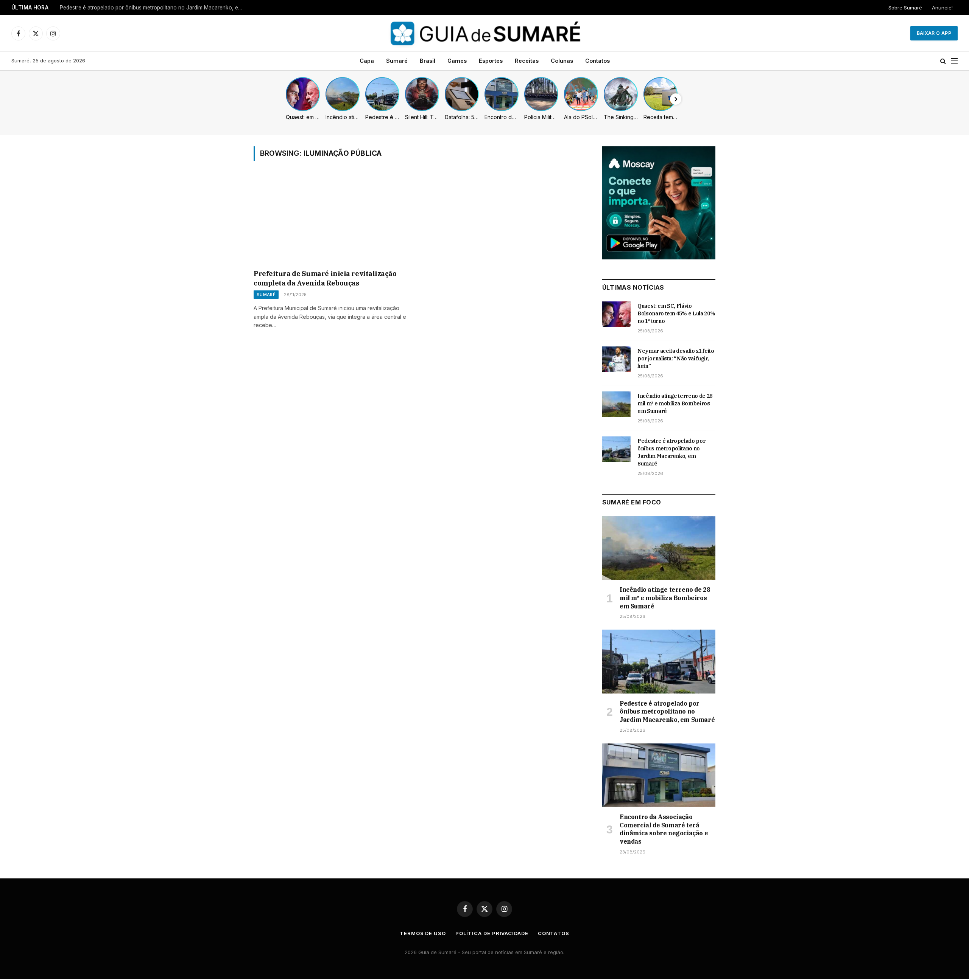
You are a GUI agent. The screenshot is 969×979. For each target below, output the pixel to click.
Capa (367, 60)
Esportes (491, 60)
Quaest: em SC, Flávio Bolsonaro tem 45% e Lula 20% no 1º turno (676, 313)
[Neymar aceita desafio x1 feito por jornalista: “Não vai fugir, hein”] (616, 359)
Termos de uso (423, 933)
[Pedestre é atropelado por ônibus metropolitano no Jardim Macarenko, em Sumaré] (616, 449)
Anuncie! (942, 8)
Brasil (427, 60)
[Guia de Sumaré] (484, 33)
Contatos (597, 60)
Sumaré (397, 60)
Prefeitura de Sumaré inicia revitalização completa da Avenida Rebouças (325, 278)
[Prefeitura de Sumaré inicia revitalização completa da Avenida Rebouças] (332, 220)
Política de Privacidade (491, 933)
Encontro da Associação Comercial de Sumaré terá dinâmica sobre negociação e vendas (664, 829)
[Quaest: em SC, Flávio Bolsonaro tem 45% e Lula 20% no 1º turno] (616, 314)
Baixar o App (934, 33)
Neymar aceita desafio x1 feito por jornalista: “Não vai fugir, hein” (675, 358)
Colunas (562, 60)
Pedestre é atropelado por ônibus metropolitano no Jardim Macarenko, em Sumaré (154, 8)
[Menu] (954, 61)
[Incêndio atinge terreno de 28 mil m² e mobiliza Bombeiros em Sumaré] (616, 404)
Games (457, 60)
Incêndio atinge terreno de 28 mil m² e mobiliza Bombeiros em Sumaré (674, 403)
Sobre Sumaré (905, 8)
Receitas (527, 60)
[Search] (943, 61)
